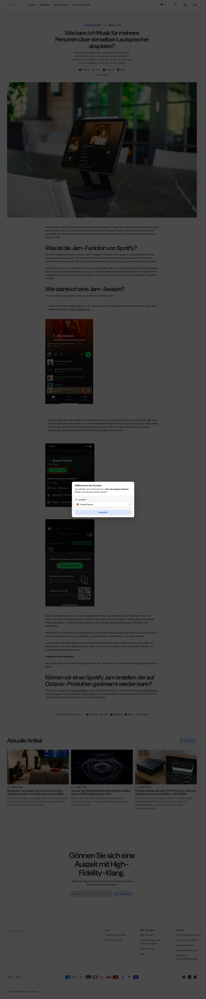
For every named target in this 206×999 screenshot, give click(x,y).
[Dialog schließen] (132, 483)
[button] (103, 504)
